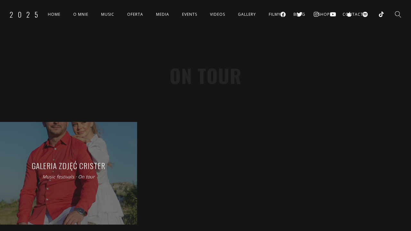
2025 (26, 14)
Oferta (135, 14)
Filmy (275, 14)
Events (189, 14)
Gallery (247, 14)
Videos (217, 14)
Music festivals (58, 177)
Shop (324, 14)
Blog (299, 14)
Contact (353, 14)
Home (54, 14)
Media (162, 14)
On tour (86, 177)
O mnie (80, 14)
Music (107, 14)
